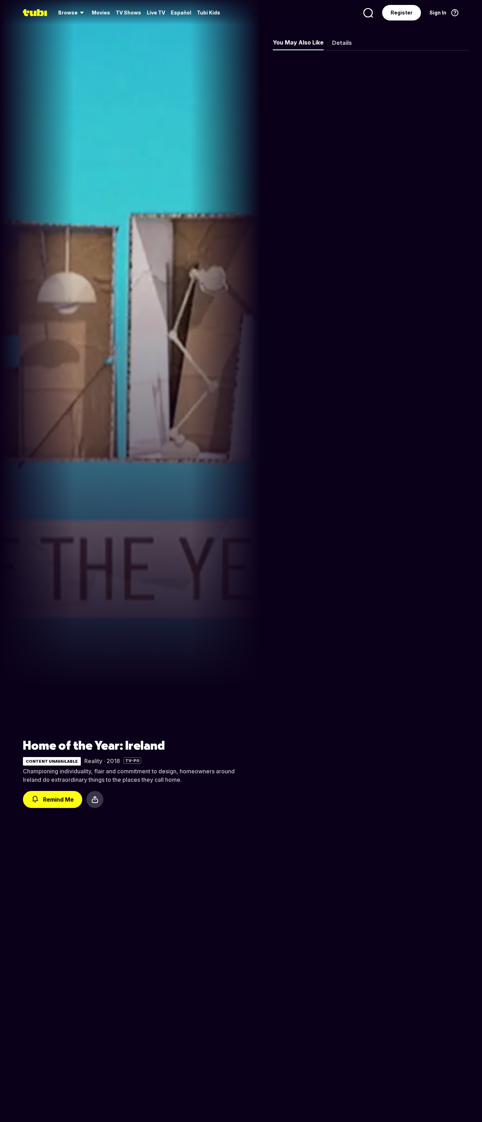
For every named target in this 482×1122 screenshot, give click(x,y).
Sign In (437, 13)
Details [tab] (342, 42)
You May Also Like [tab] (298, 42)
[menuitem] (72, 12)
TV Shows (128, 13)
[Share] (94, 799)
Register (401, 13)
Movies (101, 13)
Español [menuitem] (181, 13)
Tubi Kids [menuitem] (208, 13)
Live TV (156, 13)
